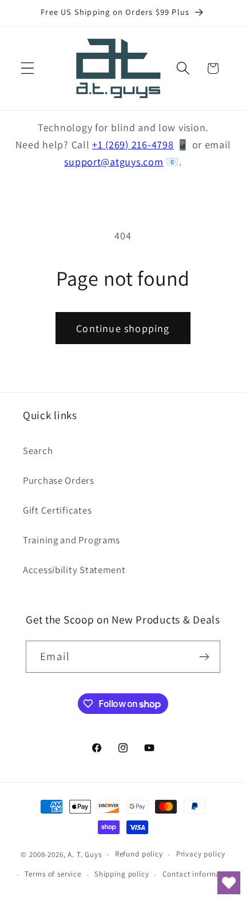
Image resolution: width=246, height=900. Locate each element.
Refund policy (139, 854)
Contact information (198, 874)
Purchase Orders (58, 480)
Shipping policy (121, 874)
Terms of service (53, 874)
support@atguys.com (113, 161)
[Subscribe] (204, 657)
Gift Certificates (57, 510)
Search (38, 450)
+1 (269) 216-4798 (132, 144)
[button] (28, 68)
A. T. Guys (84, 854)
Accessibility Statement (74, 569)
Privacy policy (200, 854)
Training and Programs (71, 540)
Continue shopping (122, 328)
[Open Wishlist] (228, 882)
